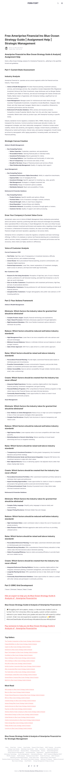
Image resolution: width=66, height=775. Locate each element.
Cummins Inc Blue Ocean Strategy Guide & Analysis (18, 728)
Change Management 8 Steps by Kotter (43, 761)
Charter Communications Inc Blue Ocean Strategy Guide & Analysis (22, 720)
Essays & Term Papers (37, 747)
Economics (42, 749)
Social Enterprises (30, 752)
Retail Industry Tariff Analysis (48, 757)
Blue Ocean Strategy (17, 761)
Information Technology (10, 754)
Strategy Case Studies (13, 749)
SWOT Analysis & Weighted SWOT (53, 754)
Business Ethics (25, 750)
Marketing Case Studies (27, 749)
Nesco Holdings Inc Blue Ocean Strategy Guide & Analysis (20, 658)
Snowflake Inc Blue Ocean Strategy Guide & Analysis (19, 655)
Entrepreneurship (35, 750)
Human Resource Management (16, 752)
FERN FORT (33, 3)
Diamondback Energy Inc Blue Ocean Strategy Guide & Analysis (21, 714)
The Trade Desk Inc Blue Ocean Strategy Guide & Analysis (20, 671)
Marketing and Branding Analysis (19, 757)
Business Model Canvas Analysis (10, 759)
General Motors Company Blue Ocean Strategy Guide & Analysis (21, 677)
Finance (43, 750)
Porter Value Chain (34, 757)
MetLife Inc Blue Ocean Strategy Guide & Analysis (18, 680)
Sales (36, 749)
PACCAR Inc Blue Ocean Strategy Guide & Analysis (18, 663)
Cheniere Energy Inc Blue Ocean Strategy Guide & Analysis (20, 700)
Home (6, 747)
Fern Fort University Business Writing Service (31, 771)
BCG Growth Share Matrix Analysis (30, 759)
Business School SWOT (32, 755)
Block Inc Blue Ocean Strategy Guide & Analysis (17, 692)
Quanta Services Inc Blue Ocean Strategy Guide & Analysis (20, 706)
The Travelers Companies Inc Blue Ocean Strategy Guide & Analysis (22, 641)
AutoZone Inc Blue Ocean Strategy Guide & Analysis (18, 649)
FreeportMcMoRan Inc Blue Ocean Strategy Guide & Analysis (21, 644)
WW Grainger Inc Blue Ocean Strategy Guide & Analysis (19, 689)
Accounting (58, 747)
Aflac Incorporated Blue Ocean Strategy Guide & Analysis (20, 669)
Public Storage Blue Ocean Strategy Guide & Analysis (19, 722)
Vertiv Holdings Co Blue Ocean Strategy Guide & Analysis (20, 660)
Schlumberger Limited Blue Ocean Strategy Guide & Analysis (21, 674)
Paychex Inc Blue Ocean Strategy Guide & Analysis (18, 709)
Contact (19, 747)
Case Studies (26, 747)
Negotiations (40, 752)
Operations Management (51, 752)
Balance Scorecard (59, 759)
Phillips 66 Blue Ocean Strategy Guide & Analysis (18, 725)
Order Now (13, 747)
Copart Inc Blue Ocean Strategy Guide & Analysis (18, 646)
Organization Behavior (53, 749)
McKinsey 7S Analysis (46, 759)
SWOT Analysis (49, 747)
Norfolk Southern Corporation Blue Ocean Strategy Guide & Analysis (23, 666)
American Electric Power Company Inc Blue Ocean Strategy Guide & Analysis (25, 711)
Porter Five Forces (45, 755)
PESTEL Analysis (11, 755)
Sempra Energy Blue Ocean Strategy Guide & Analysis (19, 703)
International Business (36, 754)
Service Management (23, 754)
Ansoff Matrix (28, 761)
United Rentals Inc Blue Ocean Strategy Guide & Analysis (20, 717)
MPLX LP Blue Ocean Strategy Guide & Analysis (17, 697)
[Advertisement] (33, 18)
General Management (52, 750)
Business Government (13, 750)
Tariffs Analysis (21, 755)
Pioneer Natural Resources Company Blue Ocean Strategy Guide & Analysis (24, 695)
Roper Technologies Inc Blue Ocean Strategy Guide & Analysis (21, 652)
